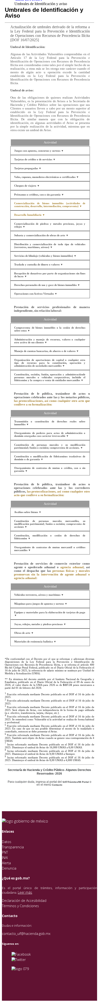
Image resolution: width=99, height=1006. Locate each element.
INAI (5, 857)
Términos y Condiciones (20, 906)
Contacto (57, 784)
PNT (5, 852)
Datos (6, 841)
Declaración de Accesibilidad (24, 900)
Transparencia (13, 847)
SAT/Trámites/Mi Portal (75, 782)
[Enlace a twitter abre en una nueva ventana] (19, 959)
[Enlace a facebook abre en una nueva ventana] (21, 954)
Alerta (6, 863)
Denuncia (9, 868)
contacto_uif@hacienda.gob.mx (26, 933)
